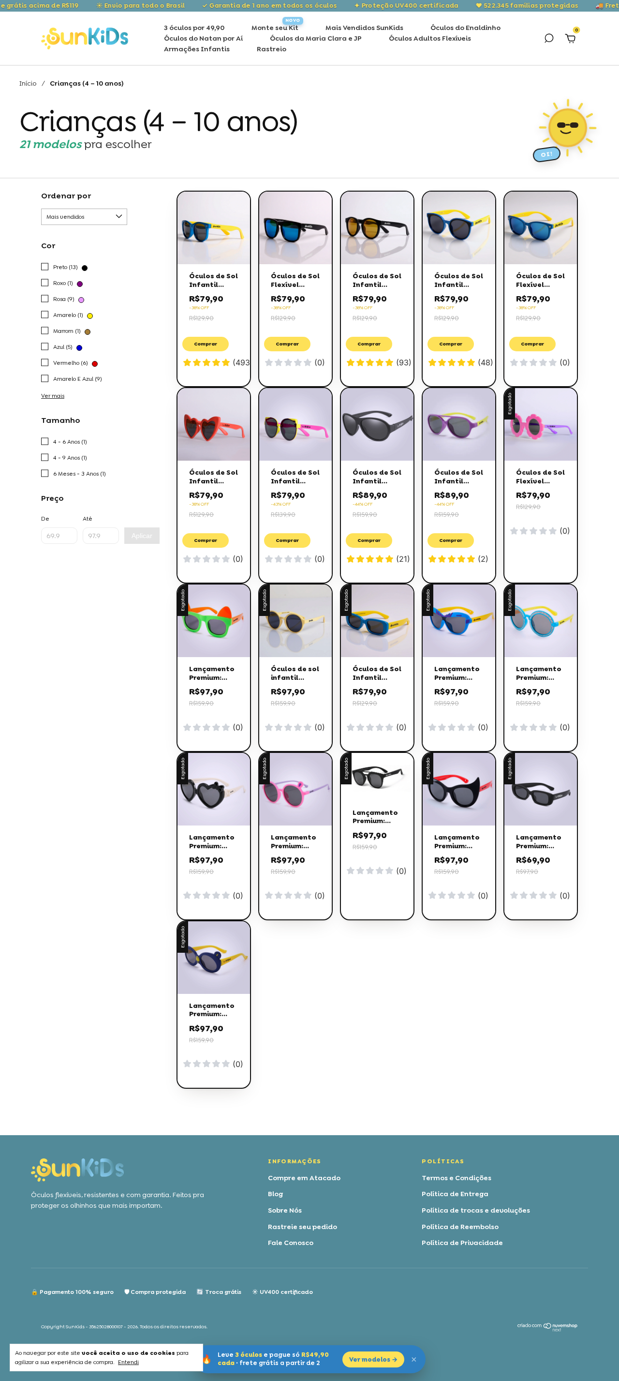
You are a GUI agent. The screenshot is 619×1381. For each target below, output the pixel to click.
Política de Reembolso (460, 1226)
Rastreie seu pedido (302, 1226)
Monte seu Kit (274, 27)
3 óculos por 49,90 (194, 27)
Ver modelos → (373, 1359)
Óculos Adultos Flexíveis (430, 38)
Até (87, 519)
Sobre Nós (285, 1210)
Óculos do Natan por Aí (203, 38)
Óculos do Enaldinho (465, 27)
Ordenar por (66, 196)
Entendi (128, 1362)
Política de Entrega (455, 1193)
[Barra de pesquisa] (549, 39)
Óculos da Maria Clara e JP (316, 38)
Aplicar (142, 536)
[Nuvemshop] (547, 1329)
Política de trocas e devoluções (476, 1210)
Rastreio (271, 49)
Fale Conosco (290, 1242)
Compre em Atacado (304, 1177)
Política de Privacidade (462, 1242)
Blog (275, 1193)
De (45, 519)
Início (28, 83)
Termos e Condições (456, 1177)
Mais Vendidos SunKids (364, 27)
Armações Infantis (197, 49)
